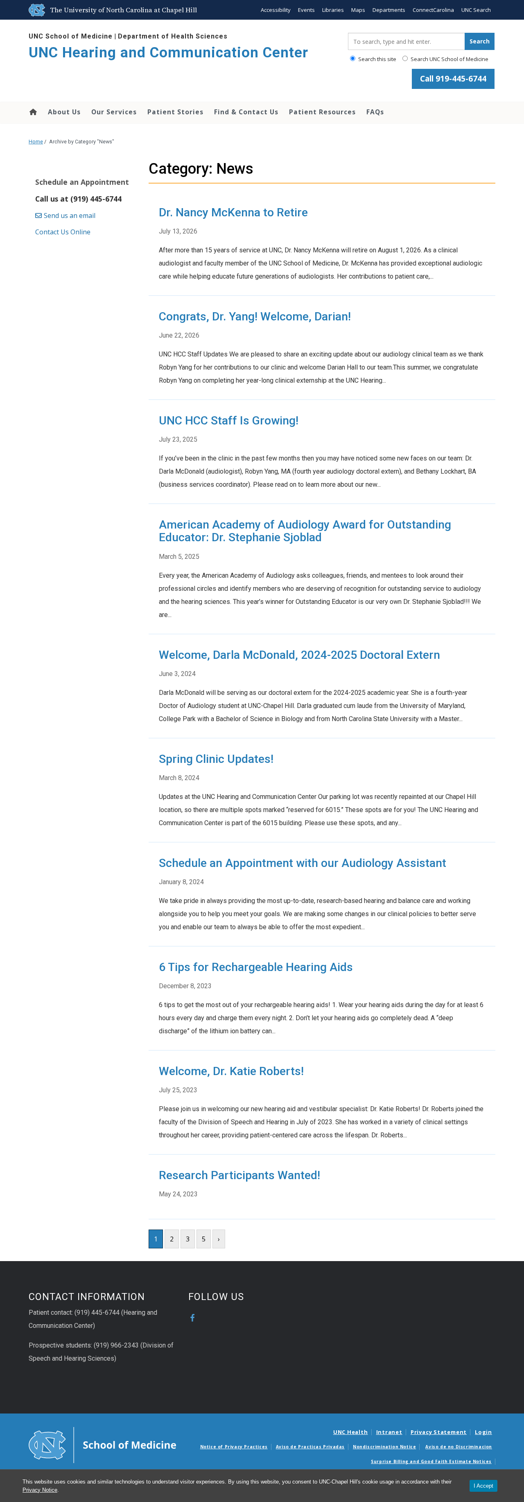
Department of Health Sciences (173, 36)
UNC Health (350, 1432)
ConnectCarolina (433, 10)
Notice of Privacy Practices (234, 1447)
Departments (389, 10)
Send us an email (70, 215)
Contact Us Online (62, 231)
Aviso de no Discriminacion (458, 1447)
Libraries (333, 10)
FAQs (375, 111)
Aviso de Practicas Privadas (310, 1447)
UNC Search (476, 10)
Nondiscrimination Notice (384, 1447)
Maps (358, 10)
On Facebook (192, 1318)
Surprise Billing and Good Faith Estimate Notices (431, 1461)
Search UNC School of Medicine (448, 59)
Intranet (389, 1432)
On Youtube (208, 1318)
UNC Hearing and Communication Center (168, 52)
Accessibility (276, 10)
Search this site (376, 59)
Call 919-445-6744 (453, 78)
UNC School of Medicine (71, 36)
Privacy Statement (439, 1432)
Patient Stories (175, 111)
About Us (64, 111)
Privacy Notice (40, 1490)
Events (306, 10)
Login (483, 1432)
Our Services (114, 111)
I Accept (483, 1486)
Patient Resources (322, 111)
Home (33, 112)
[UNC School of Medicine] (102, 1444)
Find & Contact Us (246, 111)
